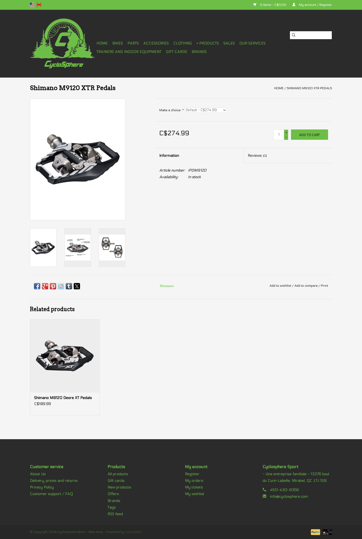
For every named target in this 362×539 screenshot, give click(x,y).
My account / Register (315, 5)
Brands (199, 52)
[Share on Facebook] (37, 286)
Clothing (182, 43)
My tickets (194, 487)
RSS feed (115, 514)
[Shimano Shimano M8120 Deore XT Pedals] (65, 355)
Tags (112, 507)
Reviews (257, 155)
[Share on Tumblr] (69, 286)
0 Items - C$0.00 (273, 5)
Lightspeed (133, 532)
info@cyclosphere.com (289, 496)
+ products (207, 43)
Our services (252, 43)
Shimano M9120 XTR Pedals (309, 88)
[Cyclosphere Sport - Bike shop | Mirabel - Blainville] (62, 43)
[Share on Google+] (45, 286)
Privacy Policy (42, 487)
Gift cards (176, 52)
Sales (229, 43)
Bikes (117, 43)
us (32, 5)
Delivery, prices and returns (54, 480)
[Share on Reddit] (61, 286)
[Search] (294, 35)
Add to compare (306, 286)
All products (118, 474)
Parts (133, 43)
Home (102, 43)
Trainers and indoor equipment (128, 52)
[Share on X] (77, 286)
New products (119, 487)
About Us (38, 474)
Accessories (156, 43)
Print (324, 286)
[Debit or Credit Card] (326, 532)
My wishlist (194, 494)
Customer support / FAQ (51, 494)
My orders (194, 480)
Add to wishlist (281, 286)
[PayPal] (315, 532)
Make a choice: (171, 110)
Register (192, 474)
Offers (113, 494)
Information (169, 155)
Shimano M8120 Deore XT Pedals (63, 398)
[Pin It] (53, 286)
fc (39, 5)
